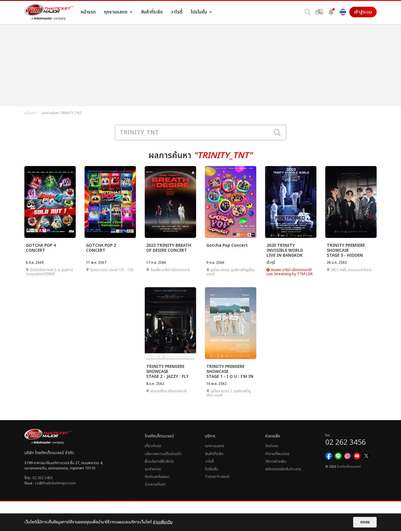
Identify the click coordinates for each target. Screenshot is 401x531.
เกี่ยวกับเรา (153, 446)
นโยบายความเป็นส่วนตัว (163, 454)
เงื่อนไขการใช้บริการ (159, 461)
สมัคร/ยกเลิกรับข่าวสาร (283, 469)
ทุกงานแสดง (214, 446)
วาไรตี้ (209, 461)
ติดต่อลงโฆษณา (157, 477)
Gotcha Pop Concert (227, 245)
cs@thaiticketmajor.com (55, 483)
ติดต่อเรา (272, 446)
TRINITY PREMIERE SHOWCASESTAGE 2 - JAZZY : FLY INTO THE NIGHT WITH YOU (170, 371)
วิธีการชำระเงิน (275, 461)
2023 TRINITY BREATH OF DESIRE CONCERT (168, 248)
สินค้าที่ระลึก (214, 454)
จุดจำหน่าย (153, 469)
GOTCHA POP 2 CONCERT (101, 248)
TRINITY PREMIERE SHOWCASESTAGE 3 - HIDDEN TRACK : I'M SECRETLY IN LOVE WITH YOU (349, 250)
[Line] (338, 455)
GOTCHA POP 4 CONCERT (41, 248)
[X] (366, 455)
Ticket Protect (217, 477)
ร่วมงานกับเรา (155, 484)
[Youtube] (356, 455)
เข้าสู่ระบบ (363, 12)
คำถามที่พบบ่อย (277, 454)
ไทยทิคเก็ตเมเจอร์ (348, 466)
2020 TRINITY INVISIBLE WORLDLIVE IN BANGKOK (285, 250)
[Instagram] (347, 455)
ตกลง (365, 522)
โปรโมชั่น (211, 469)
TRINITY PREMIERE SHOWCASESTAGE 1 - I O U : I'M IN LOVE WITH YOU (229, 371)
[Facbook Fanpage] (328, 455)
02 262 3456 (42, 478)
